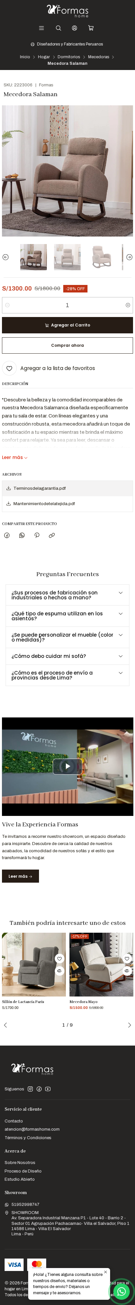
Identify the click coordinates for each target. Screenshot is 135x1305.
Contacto (14, 1121)
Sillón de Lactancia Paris (23, 1001)
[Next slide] (128, 257)
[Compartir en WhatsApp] (22, 535)
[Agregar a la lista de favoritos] (60, 958)
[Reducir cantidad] (7, 305)
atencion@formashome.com (32, 1129)
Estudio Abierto (20, 1179)
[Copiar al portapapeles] (52, 535)
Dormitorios (69, 57)
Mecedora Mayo (83, 1001)
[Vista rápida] (60, 971)
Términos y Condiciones (28, 1137)
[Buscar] (58, 28)
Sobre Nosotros (20, 1162)
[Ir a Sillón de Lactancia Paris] (34, 964)
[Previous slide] (7, 257)
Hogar (44, 57)
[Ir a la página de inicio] (67, 11)
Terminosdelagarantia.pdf (39, 488)
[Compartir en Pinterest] (36, 535)
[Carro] (91, 28)
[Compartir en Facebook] (7, 535)
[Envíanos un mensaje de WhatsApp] (121, 1291)
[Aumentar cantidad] (128, 305)
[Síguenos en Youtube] (48, 1089)
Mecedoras (98, 57)
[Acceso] (74, 28)
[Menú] (41, 28)
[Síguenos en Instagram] (30, 1089)
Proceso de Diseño (23, 1171)
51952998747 (25, 1204)
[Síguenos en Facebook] (39, 1089)
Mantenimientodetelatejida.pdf (44, 503)
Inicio (25, 57)
